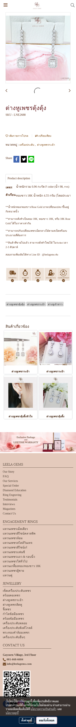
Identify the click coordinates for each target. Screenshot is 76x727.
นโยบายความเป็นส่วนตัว (43, 709)
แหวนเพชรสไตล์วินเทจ (17, 542)
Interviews (9, 504)
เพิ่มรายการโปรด (18, 135)
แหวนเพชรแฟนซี (14, 552)
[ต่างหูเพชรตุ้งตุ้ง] (38, 47)
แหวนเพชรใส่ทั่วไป (15, 561)
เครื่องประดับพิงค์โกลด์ (17, 627)
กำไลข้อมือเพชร (13, 614)
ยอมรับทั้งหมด (46, 720)
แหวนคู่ (7, 575)
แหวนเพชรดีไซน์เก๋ (15, 547)
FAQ (6, 476)
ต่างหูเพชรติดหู (12, 604)
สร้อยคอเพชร (11, 595)
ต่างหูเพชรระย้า (46, 144)
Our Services (10, 480)
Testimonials (10, 499)
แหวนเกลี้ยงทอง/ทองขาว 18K (22, 566)
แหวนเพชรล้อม (13, 538)
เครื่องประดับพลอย (15, 623)
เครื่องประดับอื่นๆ (14, 637)
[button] (71, 5)
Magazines (9, 508)
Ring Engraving (12, 494)
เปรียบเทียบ (44, 135)
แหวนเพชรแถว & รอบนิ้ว (19, 556)
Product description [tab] (19, 178)
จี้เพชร (7, 609)
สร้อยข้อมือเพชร (13, 618)
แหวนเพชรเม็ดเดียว (15, 528)
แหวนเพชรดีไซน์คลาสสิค (19, 533)
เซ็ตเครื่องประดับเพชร (17, 590)
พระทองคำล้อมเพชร (16, 632)
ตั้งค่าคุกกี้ (26, 720)
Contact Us (9, 513)
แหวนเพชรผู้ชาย (13, 570)
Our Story (8, 471)
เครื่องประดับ (27, 144)
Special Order (11, 485)
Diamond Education (14, 490)
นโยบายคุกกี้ (12, 713)
